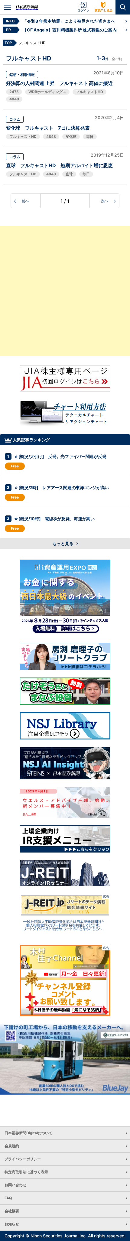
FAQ (8, 1198)
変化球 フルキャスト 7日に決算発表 (47, 128)
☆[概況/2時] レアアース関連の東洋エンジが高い (61, 487)
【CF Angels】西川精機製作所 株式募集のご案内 (70, 29)
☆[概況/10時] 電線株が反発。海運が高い (54, 518)
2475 (14, 91)
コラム (14, 119)
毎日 (89, 136)
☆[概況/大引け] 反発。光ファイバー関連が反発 (60, 456)
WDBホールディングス (47, 91)
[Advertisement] (65, 291)
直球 (69, 174)
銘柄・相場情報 (22, 74)
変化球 (71, 136)
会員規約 (12, 1146)
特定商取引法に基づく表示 (26, 1172)
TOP (8, 43)
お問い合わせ (15, 1185)
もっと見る (63, 543)
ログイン (83, 10)
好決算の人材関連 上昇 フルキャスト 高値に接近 (59, 83)
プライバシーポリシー (23, 1159)
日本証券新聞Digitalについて (28, 1133)
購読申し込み (104, 10)
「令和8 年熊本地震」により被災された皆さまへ (69, 21)
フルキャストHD (89, 91)
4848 (14, 99)
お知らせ (12, 1224)
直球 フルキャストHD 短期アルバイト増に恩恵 (59, 165)
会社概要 (12, 1211)
